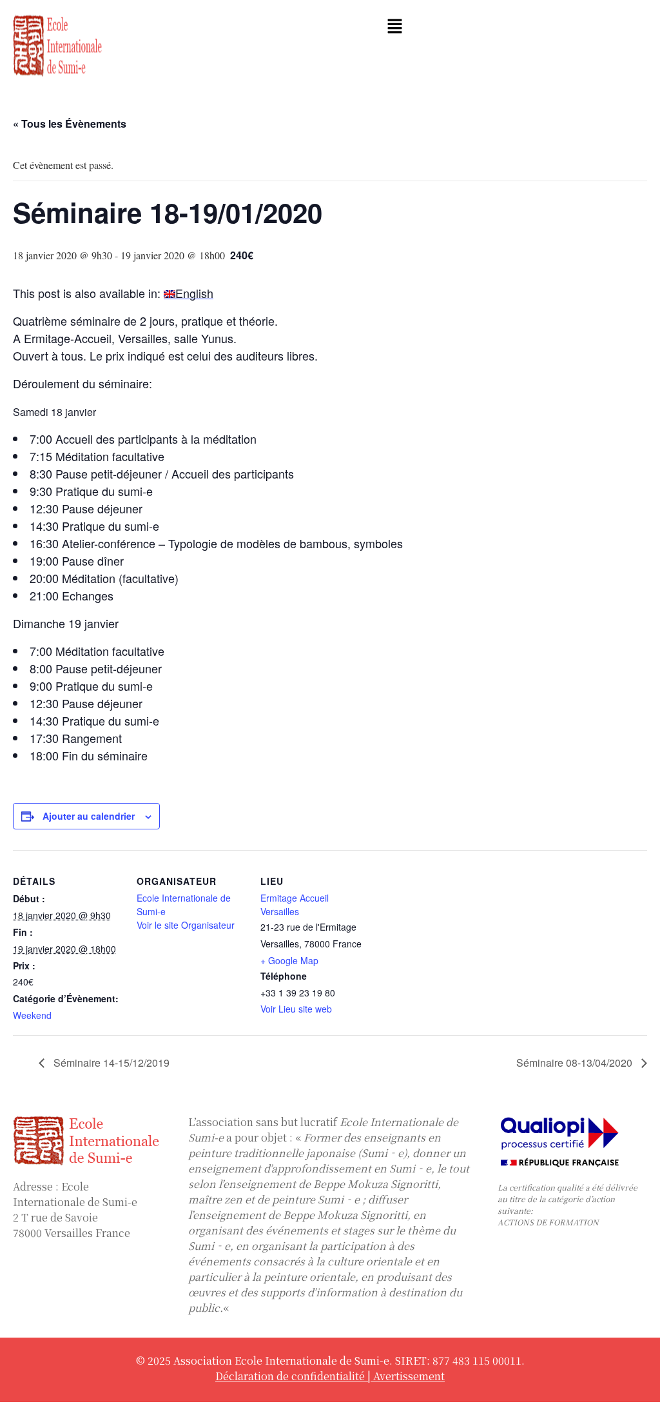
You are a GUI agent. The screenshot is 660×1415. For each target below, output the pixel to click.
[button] (394, 27)
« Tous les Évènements (69, 123)
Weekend (32, 1015)
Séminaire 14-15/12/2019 (110, 1062)
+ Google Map (289, 960)
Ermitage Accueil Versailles (294, 904)
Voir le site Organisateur (186, 924)
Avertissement (409, 1376)
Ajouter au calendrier (89, 815)
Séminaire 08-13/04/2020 (575, 1062)
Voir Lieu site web (296, 1008)
